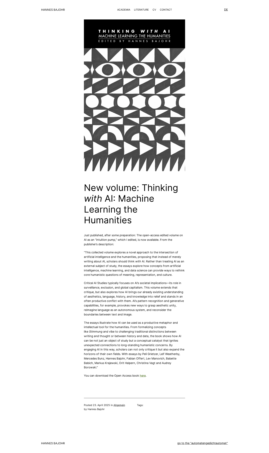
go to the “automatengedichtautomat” (202, 443)
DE (226, 9)
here (143, 375)
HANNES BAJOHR (53, 9)
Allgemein (119, 405)
